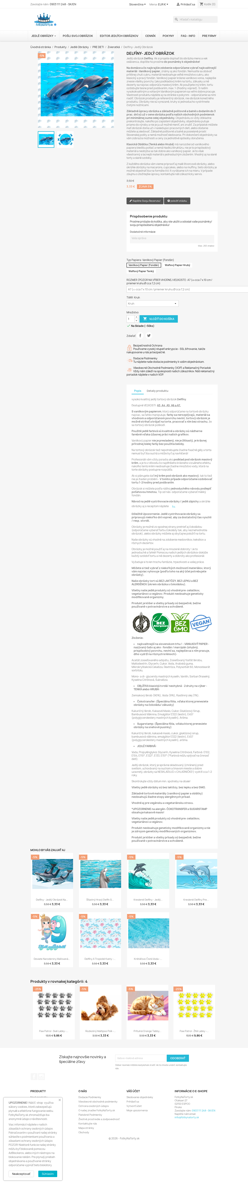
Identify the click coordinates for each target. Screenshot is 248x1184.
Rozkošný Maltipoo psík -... (100, 1031)
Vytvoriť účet (134, 1106)
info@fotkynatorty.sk (187, 1117)
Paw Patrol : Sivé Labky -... (53, 1031)
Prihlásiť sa (133, 1101)
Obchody (83, 1132)
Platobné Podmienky (90, 1114)
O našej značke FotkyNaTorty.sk (96, 1110)
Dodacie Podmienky (89, 1097)
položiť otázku (178, 200)
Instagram (41, 1076)
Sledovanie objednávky (140, 1097)
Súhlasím (48, 1174)
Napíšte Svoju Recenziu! (146, 200)
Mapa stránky (86, 1128)
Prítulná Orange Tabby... (147, 1031)
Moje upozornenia (137, 1110)
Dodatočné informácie (143, 231)
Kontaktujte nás (87, 1123)
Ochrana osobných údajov (93, 1106)
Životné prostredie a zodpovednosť (99, 1119)
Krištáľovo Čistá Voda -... (148, 958)
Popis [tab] (137, 391)
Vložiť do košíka (158, 319)
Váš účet (133, 1091)
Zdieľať (140, 335)
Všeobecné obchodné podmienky (97, 1101)
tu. (174, 506)
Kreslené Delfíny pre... (196, 899)
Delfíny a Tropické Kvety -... (100, 958)
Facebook (34, 1076)
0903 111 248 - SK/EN (63, 4)
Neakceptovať (21, 1174)
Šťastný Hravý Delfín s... (100, 899)
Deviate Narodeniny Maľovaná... (52, 958)
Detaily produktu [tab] (157, 391)
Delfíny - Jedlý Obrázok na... (52, 899)
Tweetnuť (148, 335)
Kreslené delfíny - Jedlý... (148, 899)
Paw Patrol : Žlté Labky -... (194, 1031)
